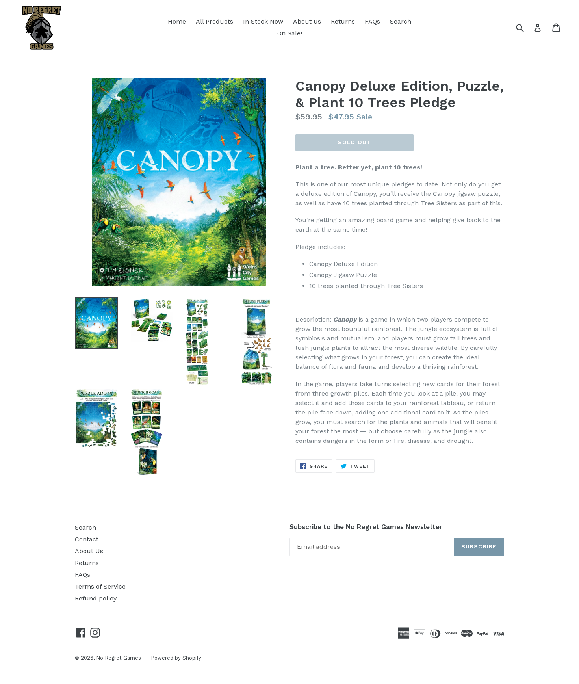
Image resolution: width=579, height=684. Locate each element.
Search (400, 21)
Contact (86, 539)
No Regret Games (118, 658)
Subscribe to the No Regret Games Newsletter (366, 527)
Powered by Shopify (176, 658)
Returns (343, 21)
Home (177, 21)
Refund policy (96, 598)
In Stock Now (263, 21)
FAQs (372, 21)
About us (307, 21)
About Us (89, 551)
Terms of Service (100, 586)
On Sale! (289, 33)
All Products (214, 21)
